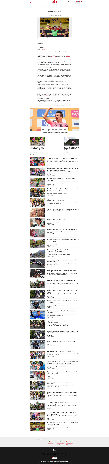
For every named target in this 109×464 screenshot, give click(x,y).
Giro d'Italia (42, 53)
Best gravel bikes (59, 441)
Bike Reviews (68, 441)
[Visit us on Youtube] (79, 1)
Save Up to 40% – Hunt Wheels (41, 7)
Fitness (55, 5)
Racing (40, 5)
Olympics (49, 444)
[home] (34, 5)
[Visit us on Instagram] (76, 1)
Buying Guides (50, 5)
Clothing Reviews (69, 444)
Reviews (44, 5)
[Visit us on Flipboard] (81, 1)
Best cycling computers (60, 444)
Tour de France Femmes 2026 (72, 7)
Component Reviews (69, 443)
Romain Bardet (53, 56)
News (37, 5)
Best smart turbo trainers (60, 443)
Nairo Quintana (49, 95)
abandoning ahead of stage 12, (61, 59)
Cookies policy (67, 453)
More (73, 5)
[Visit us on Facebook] (78, 1)
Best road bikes (59, 440)
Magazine (64, 5)
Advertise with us (46, 454)
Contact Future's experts (46, 453)
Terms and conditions (55, 453)
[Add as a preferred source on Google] (54, 458)
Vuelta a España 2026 (51, 7)
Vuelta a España (50, 443)
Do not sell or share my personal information (58, 454)
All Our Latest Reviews (69, 440)
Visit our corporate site (65, 461)
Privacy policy (62, 453)
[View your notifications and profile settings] (33, 2)
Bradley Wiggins (45, 87)
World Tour (47, 101)
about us (40, 453)
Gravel (59, 5)
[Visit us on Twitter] (77, 1)
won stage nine (57, 105)
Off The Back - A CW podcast (61, 7)
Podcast (68, 5)
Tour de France (49, 53)
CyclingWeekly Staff (52, 15)
